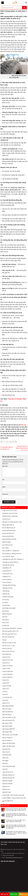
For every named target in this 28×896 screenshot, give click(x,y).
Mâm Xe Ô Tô (6, 703)
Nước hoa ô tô (6, 752)
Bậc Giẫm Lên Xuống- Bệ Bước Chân (12, 522)
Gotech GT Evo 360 (7, 660)
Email (3, 486)
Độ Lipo (4, 639)
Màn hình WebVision (7, 711)
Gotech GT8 (5, 683)
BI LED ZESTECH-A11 (8, 533)
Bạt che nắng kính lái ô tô (8, 527)
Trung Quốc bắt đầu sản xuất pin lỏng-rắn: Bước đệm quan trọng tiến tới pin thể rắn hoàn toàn (16, 815)
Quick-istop (5, 757)
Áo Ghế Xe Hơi (6, 519)
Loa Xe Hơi (5, 700)
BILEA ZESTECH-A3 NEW (9, 539)
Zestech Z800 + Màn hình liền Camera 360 (13, 795)
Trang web (5, 494)
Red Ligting (5, 760)
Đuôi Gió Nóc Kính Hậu (8, 651)
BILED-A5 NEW (6, 542)
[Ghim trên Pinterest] (13, 442)
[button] (2, 2)
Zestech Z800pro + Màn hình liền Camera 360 (14, 798)
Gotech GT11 (5, 662)
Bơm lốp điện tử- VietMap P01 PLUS (11, 553)
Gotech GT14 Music (7, 665)
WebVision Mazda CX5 (8, 775)
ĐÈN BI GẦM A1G (7, 614)
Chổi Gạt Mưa (6, 591)
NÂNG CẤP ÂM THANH (8, 743)
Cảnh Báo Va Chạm (7, 588)
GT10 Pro (4, 691)
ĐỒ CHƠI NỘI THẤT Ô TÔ (9, 634)
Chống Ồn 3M (6, 593)
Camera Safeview (7, 579)
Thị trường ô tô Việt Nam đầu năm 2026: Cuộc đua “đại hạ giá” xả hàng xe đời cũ (16, 809)
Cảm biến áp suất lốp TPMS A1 (10, 562)
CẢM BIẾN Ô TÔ (6, 568)
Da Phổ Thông (6, 605)
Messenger (24, 894)
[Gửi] (24, 7)
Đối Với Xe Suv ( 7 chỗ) (8, 645)
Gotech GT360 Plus (7, 677)
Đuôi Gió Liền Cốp (7, 648)
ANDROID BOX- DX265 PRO (10, 516)
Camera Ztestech (6, 582)
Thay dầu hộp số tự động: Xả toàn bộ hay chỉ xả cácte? (22, 448)
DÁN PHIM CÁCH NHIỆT (9, 608)
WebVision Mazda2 (7, 780)
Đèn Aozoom (5, 611)
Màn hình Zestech (7, 714)
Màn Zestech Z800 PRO (8, 729)
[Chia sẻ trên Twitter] (7, 442)
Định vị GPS (5, 622)
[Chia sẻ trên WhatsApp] (1, 442)
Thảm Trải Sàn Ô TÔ (7, 772)
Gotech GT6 (5, 680)
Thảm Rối (4, 769)
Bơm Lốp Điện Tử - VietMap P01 (10, 550)
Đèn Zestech (5, 619)
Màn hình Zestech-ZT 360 (9, 717)
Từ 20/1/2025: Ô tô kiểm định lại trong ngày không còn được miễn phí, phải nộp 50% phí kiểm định (16, 833)
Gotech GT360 (6, 668)
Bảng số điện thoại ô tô (8, 524)
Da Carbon (5, 602)
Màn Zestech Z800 (7, 726)
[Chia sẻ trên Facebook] (4, 442)
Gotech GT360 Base (7, 671)
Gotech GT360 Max (7, 674)
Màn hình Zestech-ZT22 (8, 720)
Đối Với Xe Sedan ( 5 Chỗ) (9, 642)
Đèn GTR (4, 616)
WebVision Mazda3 (7, 783)
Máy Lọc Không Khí (7, 737)
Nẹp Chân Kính (6, 749)
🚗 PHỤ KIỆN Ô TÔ (7, 801)
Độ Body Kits (5, 625)
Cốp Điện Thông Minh (7, 596)
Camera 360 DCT (6, 570)
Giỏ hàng (14, 894)
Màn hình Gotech (6, 708)
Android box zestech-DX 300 (9, 513)
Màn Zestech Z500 (7, 723)
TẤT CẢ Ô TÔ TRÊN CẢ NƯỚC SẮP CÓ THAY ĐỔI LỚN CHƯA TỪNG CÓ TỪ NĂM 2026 (16, 827)
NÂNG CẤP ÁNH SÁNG (8, 746)
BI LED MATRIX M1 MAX (9, 530)
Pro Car (23, 425)
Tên (3, 479)
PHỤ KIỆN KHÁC (7, 754)
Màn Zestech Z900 (7, 731)
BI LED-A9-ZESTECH (8, 536)
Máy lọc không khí (7, 740)
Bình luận (5, 466)
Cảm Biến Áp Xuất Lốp (8, 565)
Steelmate (5, 763)
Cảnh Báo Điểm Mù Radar (9, 585)
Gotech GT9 (5, 688)
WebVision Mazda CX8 (8, 778)
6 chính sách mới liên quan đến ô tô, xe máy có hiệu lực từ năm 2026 (16, 820)
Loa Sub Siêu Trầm (7, 697)
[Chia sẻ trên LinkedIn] (15, 442)
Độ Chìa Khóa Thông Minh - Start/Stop (12, 628)
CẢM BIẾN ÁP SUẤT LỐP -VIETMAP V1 (13, 559)
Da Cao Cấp (5, 599)
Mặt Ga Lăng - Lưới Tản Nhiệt (10, 734)
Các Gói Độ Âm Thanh (8, 556)
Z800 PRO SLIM (6, 792)
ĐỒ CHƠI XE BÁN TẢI (8, 637)
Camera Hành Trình (7, 573)
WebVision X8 (6, 789)
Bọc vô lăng (5, 547)
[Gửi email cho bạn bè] (10, 442)
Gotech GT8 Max (6, 685)
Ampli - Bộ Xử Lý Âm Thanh (9, 510)
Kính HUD (5, 694)
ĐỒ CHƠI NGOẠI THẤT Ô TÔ (10, 631)
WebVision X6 (6, 786)
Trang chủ (5, 894)
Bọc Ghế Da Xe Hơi (7, 545)
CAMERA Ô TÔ (6, 576)
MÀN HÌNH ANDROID (8, 706)
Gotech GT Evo (6, 657)
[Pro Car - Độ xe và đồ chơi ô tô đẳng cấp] (14, 2)
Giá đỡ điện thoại (6, 654)
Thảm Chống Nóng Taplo (8, 766)
